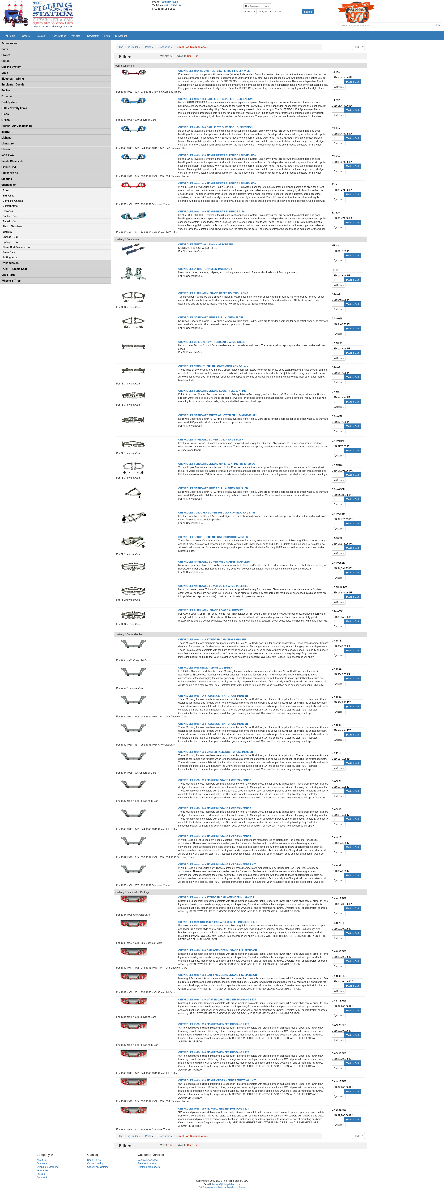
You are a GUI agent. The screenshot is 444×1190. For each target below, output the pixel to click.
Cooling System (11, 67)
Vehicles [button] (75, 35)
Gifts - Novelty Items (14, 108)
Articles (59, 35)
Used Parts (8, 275)
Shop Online (94, 1160)
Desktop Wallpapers (149, 1166)
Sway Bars (9, 252)
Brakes (6, 55)
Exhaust (6, 96)
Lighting (6, 137)
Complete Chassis (13, 200)
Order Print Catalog (98, 1166)
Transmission (10, 263)
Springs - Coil (10, 236)
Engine (5, 90)
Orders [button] (26, 35)
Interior (5, 132)
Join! (438, 25)
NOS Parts (8, 155)
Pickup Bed (8, 167)
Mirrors (6, 149)
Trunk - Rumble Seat (14, 269)
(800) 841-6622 (169, 1)
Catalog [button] (41, 35)
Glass (5, 114)
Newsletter (93, 35)
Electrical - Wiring (12, 78)
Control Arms (10, 205)
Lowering (8, 211)
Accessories (9, 43)
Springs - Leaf (10, 242)
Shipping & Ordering (47, 1166)
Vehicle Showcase (148, 1160)
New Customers (252, 6)
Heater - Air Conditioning (16, 126)
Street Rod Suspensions (16, 247)
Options (340, 86)
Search (308, 11)
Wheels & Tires (11, 280)
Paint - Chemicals (12, 161)
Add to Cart (353, 81)
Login (266, 6)
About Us (41, 1160)
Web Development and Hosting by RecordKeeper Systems (222, 1187)
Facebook (41, 1177)
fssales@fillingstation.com (226, 1184)
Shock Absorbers (12, 226)
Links (107, 35)
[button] (11, 35)
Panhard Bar (10, 216)
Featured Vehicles (148, 1163)
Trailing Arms (10, 257)
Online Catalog (95, 1163)
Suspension (8, 185)
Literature (7, 143)
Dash (4, 73)
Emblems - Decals (12, 84)
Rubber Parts (9, 173)
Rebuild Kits (9, 221)
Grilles (5, 120)
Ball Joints (8, 195)
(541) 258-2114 (173, 5)
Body (4, 49)
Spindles (7, 231)
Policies (40, 1173)
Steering (6, 179)
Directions (41, 1163)
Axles (6, 190)
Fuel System (9, 102)
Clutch (5, 61)
